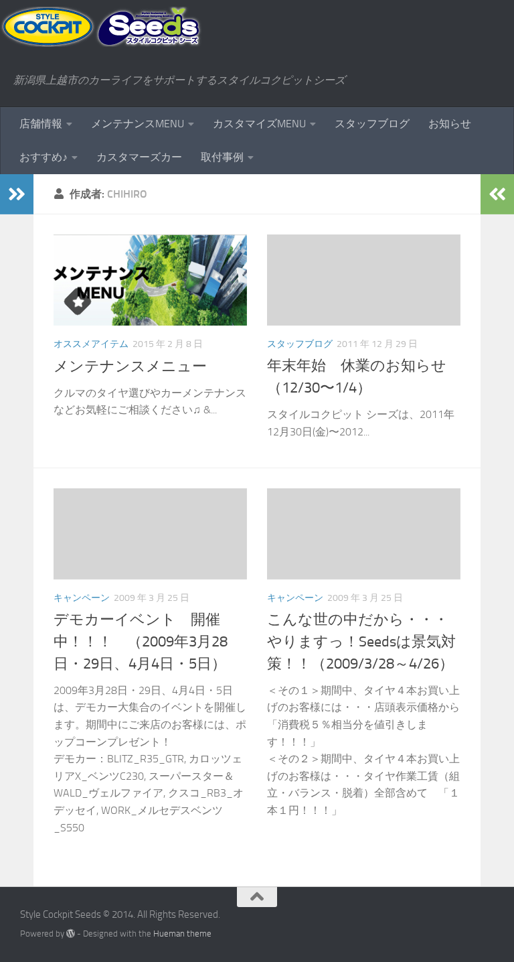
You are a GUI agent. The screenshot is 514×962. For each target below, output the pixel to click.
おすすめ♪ (43, 157)
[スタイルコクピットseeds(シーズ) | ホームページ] (101, 27)
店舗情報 (40, 123)
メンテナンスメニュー (130, 366)
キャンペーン (82, 598)
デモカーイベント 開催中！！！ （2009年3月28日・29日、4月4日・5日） (141, 642)
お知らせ (449, 123)
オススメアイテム (91, 344)
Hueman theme (182, 934)
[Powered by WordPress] (70, 933)
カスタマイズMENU (259, 123)
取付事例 (222, 157)
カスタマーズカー (139, 157)
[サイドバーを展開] (16, 194)
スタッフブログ (372, 123)
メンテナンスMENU (137, 123)
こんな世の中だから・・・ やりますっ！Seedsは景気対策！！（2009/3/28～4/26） (365, 642)
